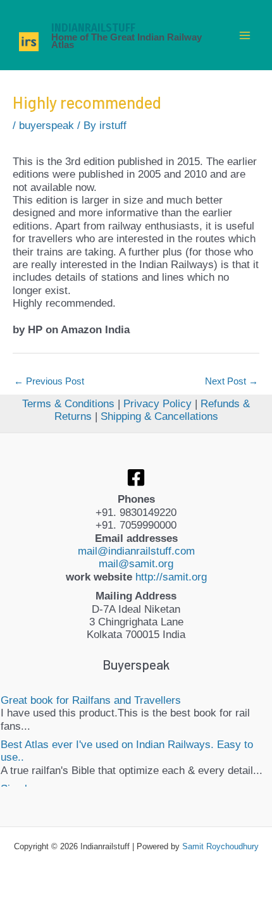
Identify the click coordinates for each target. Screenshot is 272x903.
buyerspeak (46, 126)
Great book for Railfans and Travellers (91, 700)
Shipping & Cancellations (159, 416)
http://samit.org (171, 577)
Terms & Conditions (68, 404)
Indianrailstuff (93, 28)
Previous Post (49, 381)
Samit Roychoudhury (220, 846)
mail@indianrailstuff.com (136, 551)
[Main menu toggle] (245, 35)
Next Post (231, 381)
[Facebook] (136, 477)
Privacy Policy (157, 404)
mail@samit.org (136, 564)
